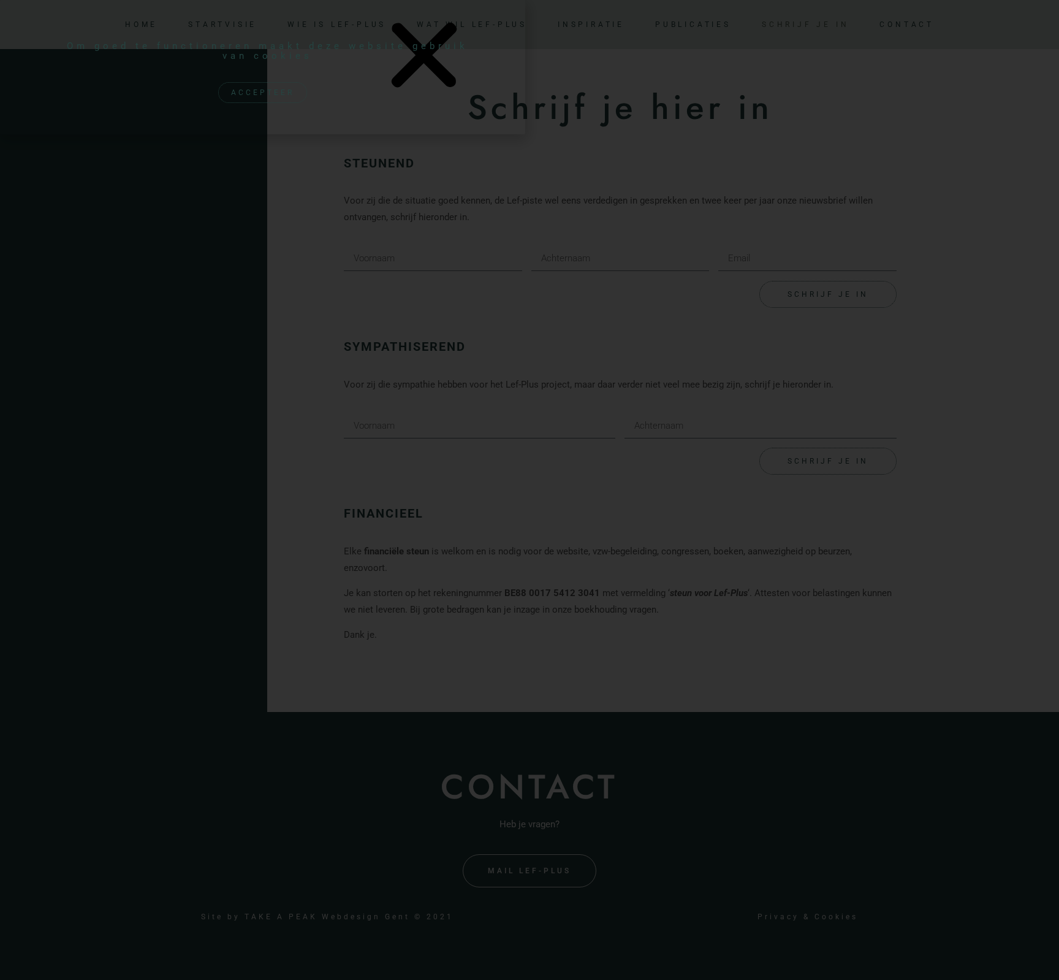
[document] (529, 490)
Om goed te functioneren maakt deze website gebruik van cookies (267, 50)
